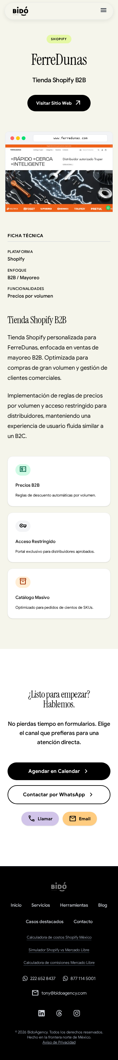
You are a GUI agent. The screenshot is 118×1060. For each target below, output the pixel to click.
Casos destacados (45, 921)
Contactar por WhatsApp (59, 794)
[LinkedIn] (41, 1013)
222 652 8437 (42, 978)
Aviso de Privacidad (59, 1042)
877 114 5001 (83, 978)
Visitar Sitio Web (59, 103)
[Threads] (59, 1013)
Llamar (40, 818)
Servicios (40, 905)
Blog (102, 905)
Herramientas (74, 905)
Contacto (83, 921)
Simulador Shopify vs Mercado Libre (59, 949)
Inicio (16, 905)
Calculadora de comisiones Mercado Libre (59, 962)
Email (80, 818)
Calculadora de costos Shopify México (59, 937)
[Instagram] (76, 1013)
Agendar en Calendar (59, 771)
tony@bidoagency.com (59, 993)
